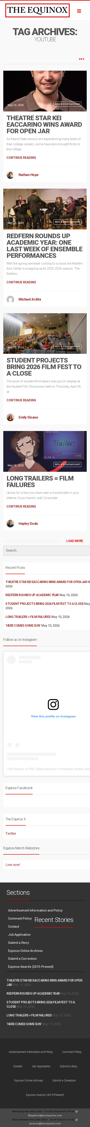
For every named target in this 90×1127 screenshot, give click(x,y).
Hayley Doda (28, 524)
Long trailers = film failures (40, 481)
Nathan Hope (29, 175)
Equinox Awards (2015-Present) (31, 966)
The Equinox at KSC (21, 769)
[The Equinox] (45, 10)
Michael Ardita (30, 299)
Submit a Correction (22, 958)
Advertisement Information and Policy (35, 910)
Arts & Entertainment (67, 104)
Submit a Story (18, 942)
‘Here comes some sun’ (23, 625)
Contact (13, 926)
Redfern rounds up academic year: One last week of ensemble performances (44, 245)
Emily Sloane (28, 417)
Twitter (10, 833)
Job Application (19, 934)
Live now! (12, 865)
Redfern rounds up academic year (32, 595)
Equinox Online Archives (25, 951)
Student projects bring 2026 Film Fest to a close (44, 366)
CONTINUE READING (21, 157)
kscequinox (47, 769)
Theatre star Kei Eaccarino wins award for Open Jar (44, 124)
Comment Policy (20, 918)
